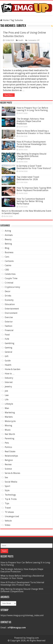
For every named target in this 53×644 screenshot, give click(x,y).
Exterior (9, 321)
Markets (9, 417)
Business (9, 252)
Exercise (9, 317)
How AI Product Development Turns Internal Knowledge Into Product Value (31, 144)
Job (6, 391)
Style (7, 490)
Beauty (8, 239)
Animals (9, 235)
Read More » (9, 95)
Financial (9, 330)
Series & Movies (12, 473)
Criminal (9, 282)
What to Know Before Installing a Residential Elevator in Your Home (33, 132)
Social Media (11, 481)
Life (6, 399)
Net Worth (10, 434)
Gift (6, 356)
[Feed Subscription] (52, 26)
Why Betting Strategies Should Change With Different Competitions (31, 156)
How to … (10, 373)
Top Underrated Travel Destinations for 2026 (28, 178)
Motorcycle (10, 421)
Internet (9, 382)
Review (8, 464)
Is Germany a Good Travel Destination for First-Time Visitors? (34, 167)
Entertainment (12, 308)
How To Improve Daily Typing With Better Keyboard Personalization (34, 189)
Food (7, 334)
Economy (9, 300)
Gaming (8, 347)
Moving (8, 425)
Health (20, 40)
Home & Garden (12, 369)
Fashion (8, 326)
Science (8, 469)
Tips (7, 503)
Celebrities (10, 274)
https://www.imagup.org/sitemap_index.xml (22, 615)
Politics (8, 447)
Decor (7, 291)
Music (8, 430)
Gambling (9, 343)
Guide (8, 360)
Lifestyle (9, 404)
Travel (8, 507)
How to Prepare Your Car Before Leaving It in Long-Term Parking (32, 109)
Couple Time (11, 278)
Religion (9, 460)
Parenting (9, 438)
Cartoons (9, 261)
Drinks (8, 295)
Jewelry (8, 386)
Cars (7, 256)
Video (7, 525)
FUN (7, 339)
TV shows (9, 512)
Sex (6, 477)
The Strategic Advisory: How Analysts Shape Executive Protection (30, 121)
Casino (8, 265)
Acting (8, 230)
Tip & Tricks (11, 499)
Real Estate (10, 451)
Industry (9, 378)
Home (5, 20)
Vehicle (8, 520)
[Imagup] (26, 7)
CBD (7, 269)
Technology (10, 494)
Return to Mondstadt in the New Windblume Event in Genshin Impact (26, 212)
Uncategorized (12, 516)
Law (7, 395)
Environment (11, 313)
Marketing (10, 412)
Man (7, 408)
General (8, 352)
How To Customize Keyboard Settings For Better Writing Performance (31, 201)
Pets (7, 443)
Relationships (11, 456)
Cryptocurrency (12, 287)
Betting (8, 243)
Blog (7, 248)
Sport (7, 486)
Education (10, 304)
